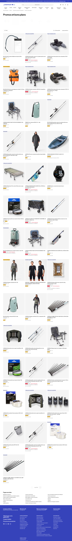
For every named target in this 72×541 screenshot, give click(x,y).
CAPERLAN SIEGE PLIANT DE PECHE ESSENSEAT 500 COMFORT (13, 123)
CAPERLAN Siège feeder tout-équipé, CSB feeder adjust (57, 349)
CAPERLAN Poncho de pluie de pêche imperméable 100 (35, 155)
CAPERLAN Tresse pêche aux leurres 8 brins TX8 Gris (13, 218)
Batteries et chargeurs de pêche (53, 501)
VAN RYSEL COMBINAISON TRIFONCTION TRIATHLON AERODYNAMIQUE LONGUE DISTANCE (35, 283)
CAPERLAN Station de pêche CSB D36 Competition (35, 89)
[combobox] (65, 30)
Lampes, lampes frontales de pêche (9, 497)
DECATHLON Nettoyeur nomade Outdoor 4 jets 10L (13, 250)
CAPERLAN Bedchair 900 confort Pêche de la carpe (13, 186)
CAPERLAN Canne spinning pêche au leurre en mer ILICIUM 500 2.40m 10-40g (57, 219)
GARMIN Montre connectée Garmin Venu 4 (55, 186)
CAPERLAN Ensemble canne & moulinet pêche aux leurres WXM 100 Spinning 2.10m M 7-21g (35, 445)
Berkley (7, 25)
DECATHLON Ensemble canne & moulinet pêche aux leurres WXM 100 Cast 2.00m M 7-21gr (57, 123)
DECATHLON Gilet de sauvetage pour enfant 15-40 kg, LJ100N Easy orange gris (14, 90)
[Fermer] (68, 1)
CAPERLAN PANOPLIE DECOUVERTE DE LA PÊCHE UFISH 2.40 (58, 251)
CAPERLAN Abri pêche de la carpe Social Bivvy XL (35, 413)
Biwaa (15, 25)
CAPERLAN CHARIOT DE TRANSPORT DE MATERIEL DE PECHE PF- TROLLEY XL (35, 219)
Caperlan (23, 25)
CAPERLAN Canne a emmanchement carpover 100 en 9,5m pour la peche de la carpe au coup (57, 381)
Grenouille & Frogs (28, 498)
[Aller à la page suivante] (40, 487)
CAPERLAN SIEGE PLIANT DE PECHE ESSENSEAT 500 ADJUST (35, 251)
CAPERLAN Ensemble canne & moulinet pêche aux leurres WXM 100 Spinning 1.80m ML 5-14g (35, 381)
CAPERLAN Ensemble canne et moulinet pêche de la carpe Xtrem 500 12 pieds (35, 57)
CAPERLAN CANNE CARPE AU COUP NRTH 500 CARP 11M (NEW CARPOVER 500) (13, 478)
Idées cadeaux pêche (7, 498)
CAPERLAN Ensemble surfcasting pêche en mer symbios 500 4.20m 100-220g (34, 349)
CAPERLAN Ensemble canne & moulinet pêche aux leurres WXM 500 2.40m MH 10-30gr (13, 155)
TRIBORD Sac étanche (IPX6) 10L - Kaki (32, 122)
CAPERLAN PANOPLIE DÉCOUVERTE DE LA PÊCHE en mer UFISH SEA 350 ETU (35, 187)
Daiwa (40, 25)
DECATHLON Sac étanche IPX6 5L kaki (10, 316)
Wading (49, 500)
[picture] (14, 44)
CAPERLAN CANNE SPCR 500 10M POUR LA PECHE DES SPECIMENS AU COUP (58, 317)
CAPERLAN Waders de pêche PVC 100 (10, 282)
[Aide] (63, 5)
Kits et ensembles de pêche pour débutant (55, 494)
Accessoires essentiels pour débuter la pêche (33, 501)
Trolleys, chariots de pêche (8, 500)
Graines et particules (29, 494)
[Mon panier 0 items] (68, 5)
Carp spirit (32, 25)
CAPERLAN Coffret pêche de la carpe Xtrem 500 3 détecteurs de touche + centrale (57, 414)
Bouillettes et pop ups (7, 494)
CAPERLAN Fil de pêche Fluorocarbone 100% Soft (13, 413)
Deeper (48, 25)
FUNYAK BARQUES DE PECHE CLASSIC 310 (55, 154)
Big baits (49, 498)
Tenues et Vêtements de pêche (53, 497)
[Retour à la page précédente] (32, 487)
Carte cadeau (64, 8)
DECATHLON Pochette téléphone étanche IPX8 (12, 56)
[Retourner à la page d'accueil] (9, 4)
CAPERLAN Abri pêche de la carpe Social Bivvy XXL (13, 348)
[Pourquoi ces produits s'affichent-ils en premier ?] (53, 30)
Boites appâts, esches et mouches (31, 497)
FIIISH (57, 25)
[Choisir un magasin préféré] (60, 5)
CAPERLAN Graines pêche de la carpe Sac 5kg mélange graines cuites (56, 283)
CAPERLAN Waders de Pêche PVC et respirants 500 (35, 316)
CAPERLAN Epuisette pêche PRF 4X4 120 (11, 444)
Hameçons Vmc (28, 500)
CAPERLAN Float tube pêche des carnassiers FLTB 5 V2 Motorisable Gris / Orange (58, 90)
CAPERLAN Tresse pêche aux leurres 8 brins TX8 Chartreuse (12, 381)
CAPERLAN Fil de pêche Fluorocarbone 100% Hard (57, 444)
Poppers (4, 501)
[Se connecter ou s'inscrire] (65, 5)
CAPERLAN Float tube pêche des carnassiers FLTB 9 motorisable (57, 57)
